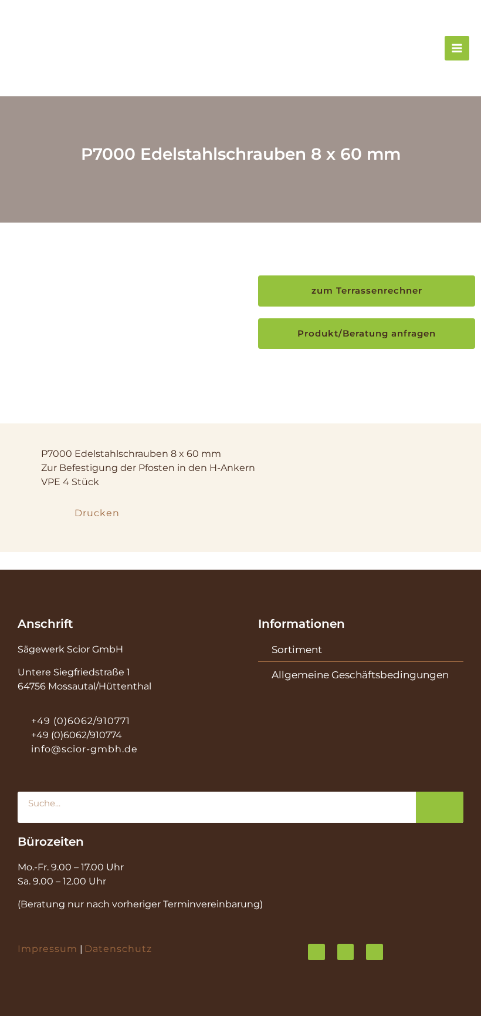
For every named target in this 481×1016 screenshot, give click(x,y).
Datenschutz (118, 948)
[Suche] (439, 807)
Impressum (47, 948)
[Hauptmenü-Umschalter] (457, 48)
